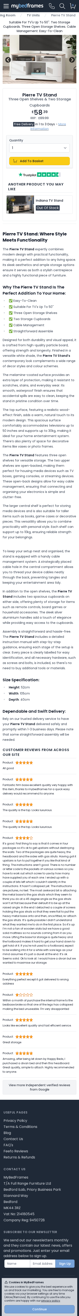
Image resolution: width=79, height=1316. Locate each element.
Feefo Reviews (16, 1151)
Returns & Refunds (19, 1157)
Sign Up (65, 1263)
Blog (7, 1132)
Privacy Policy (15, 1120)
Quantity (16, 140)
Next (71, 59)
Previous (7, 59)
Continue (39, 1309)
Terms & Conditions (20, 1126)
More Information (48, 126)
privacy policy (50, 1300)
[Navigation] (6, 6)
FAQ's (8, 1145)
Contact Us (13, 1138)
